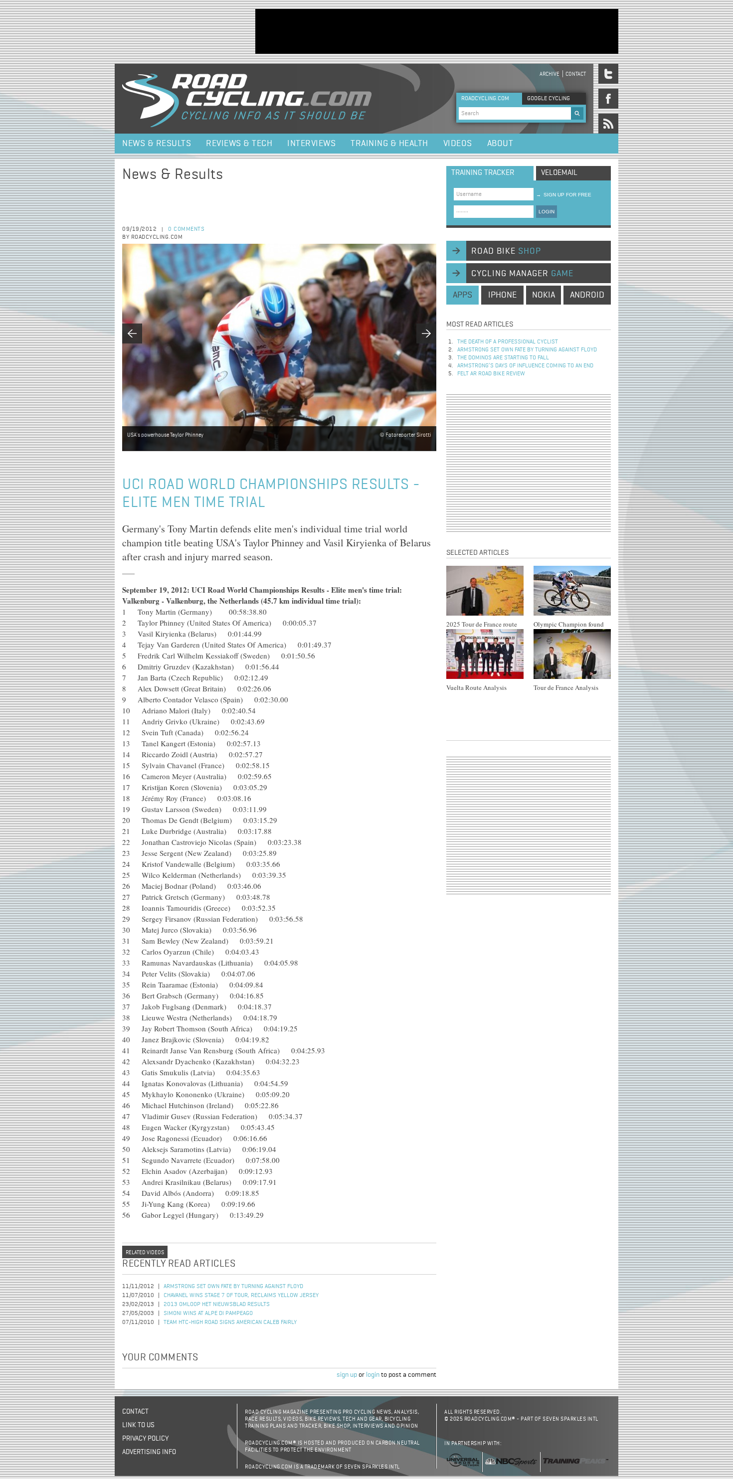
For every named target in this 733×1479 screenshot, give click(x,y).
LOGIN (546, 211)
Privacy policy (145, 1438)
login (372, 1374)
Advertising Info (149, 1452)
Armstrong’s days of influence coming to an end (525, 366)
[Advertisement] (436, 31)
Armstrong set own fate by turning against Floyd (233, 1287)
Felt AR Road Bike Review (491, 374)
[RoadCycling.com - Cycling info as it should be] (247, 99)
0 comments (186, 229)
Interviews (311, 143)
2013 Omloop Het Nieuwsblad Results (217, 1305)
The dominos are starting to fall (503, 358)
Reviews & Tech (239, 143)
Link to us (138, 1425)
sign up (347, 1374)
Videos (457, 143)
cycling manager (522, 273)
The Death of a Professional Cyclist (507, 342)
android (587, 295)
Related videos (145, 1252)
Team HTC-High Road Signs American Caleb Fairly (230, 1322)
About (500, 143)
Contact (575, 74)
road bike (506, 251)
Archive (549, 74)
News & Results (156, 143)
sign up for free (563, 194)
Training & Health (389, 143)
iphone (502, 295)
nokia (543, 295)
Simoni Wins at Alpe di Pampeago (208, 1313)
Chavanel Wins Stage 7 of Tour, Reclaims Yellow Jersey (241, 1296)
